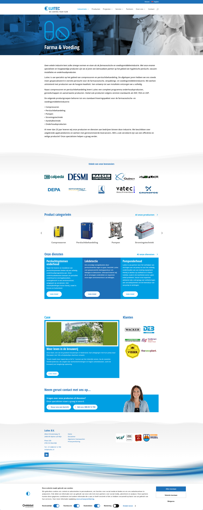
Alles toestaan (171, 489)
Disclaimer (71, 437)
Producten (96, 9)
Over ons (139, 9)
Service (118, 9)
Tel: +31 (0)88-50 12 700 (52, 447)
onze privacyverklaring (85, 499)
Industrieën (82, 9)
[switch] (77, 505)
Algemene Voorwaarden (76, 439)
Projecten (107, 9)
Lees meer (54, 294)
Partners (129, 9)
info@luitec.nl (49, 450)
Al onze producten (144, 214)
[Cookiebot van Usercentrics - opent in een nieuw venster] (28, 505)
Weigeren (170, 501)
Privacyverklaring (74, 442)
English (156, 2)
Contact (151, 9)
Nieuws (147, 2)
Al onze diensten (145, 254)
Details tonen (128, 506)
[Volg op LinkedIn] (46, 455)
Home (70, 434)
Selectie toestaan (171, 495)
